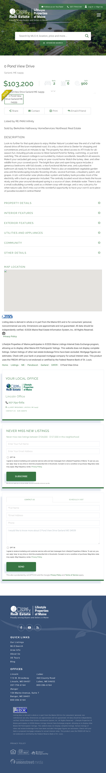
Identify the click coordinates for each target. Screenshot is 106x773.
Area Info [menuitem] (15, 650)
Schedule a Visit (76, 500)
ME (23, 365)
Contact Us (10, 411)
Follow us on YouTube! (53, 7)
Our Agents (22, 411)
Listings (14, 365)
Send (21, 566)
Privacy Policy (10, 336)
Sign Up (99, 7)
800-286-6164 (44, 685)
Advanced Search (54, 43)
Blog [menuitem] (12, 662)
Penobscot (32, 365)
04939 (54, 365)
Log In (90, 7)
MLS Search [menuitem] (16, 646)
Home (5, 365)
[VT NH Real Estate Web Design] (53, 761)
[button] (87, 36)
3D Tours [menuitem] (15, 658)
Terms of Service (72, 575)
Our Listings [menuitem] (17, 642)
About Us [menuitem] (15, 654)
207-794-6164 (75, 7)
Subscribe (21, 476)
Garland (44, 365)
